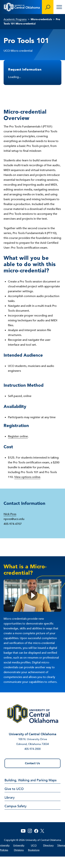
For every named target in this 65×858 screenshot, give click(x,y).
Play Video (32, 595)
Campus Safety (16, 806)
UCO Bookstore (34, 848)
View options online (27, 477)
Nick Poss (10, 514)
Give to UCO (14, 789)
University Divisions (18, 848)
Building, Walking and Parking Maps (31, 781)
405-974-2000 (32, 749)
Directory (48, 845)
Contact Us (32, 763)
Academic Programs (15, 19)
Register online (18, 436)
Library (10, 798)
